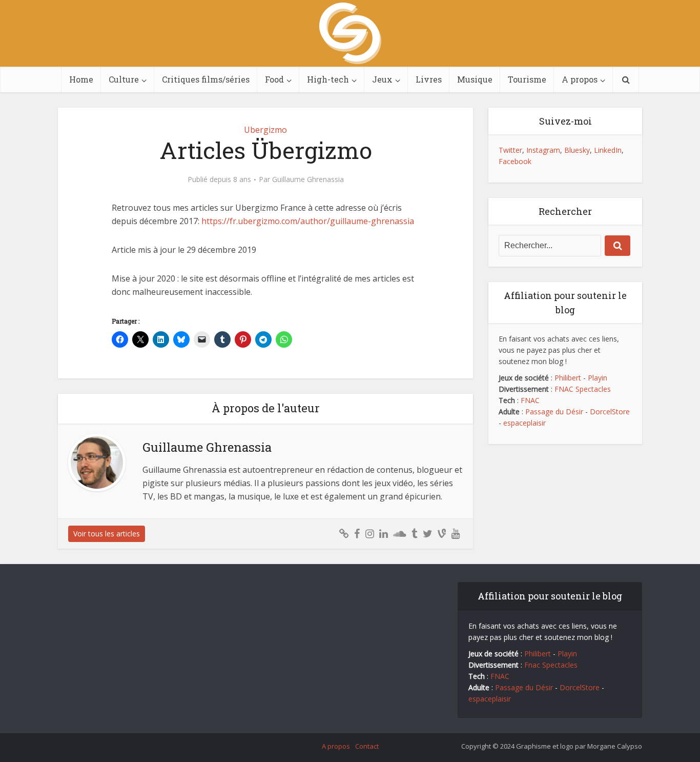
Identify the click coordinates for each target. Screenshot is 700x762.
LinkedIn (608, 150)
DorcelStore (610, 411)
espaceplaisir (524, 423)
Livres (429, 79)
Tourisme (527, 79)
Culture (124, 79)
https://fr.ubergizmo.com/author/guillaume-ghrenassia (307, 221)
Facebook (515, 161)
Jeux (382, 79)
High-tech (328, 79)
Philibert (567, 378)
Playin (597, 378)
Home (81, 79)
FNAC (530, 400)
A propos (580, 79)
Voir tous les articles (106, 533)
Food (274, 79)
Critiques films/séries (206, 79)
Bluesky (577, 150)
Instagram (543, 150)
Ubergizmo (265, 129)
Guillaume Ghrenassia (308, 179)
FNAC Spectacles (581, 389)
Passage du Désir (554, 411)
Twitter (510, 150)
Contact (367, 746)
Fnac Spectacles (550, 665)
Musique (474, 79)
